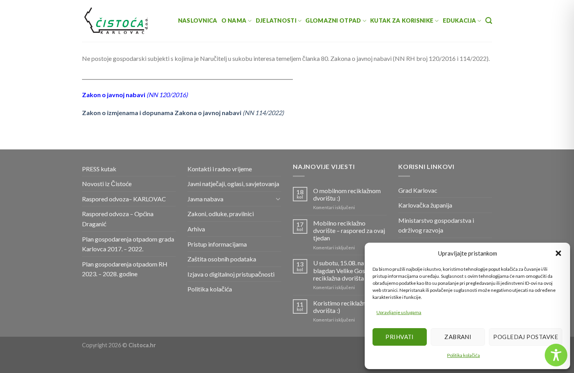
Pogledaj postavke (525, 336)
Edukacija (459, 20)
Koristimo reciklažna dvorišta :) (341, 306)
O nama (234, 20)
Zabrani (457, 336)
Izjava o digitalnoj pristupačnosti (231, 274)
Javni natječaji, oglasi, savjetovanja (233, 183)
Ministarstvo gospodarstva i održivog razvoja (436, 225)
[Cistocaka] (116, 20)
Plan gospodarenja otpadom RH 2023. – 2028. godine (125, 269)
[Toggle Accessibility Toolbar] (556, 355)
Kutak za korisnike (401, 20)
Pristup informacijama (217, 244)
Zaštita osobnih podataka (221, 259)
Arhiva (196, 229)
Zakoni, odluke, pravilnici (220, 213)
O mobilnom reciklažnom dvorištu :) (347, 194)
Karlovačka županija (425, 205)
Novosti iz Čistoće (107, 183)
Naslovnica (197, 20)
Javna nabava (205, 198)
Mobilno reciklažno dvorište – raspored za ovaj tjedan (349, 230)
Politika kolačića (463, 355)
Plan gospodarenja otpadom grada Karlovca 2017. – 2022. (128, 244)
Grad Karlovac (417, 190)
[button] (558, 253)
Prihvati (399, 336)
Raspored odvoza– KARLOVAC (124, 198)
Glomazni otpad (333, 20)
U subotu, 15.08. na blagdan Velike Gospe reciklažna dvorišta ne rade (349, 270)
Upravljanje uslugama (398, 312)
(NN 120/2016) (167, 94)
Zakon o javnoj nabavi (114, 94)
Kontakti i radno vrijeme (219, 168)
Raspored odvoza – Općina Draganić (117, 218)
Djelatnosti (276, 20)
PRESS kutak (99, 168)
